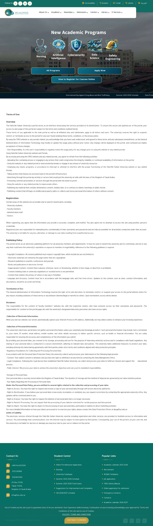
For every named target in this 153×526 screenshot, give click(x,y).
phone (130, 3)
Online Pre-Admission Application (69, 465)
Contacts (107, 498)
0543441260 (17, 477)
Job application (109, 479)
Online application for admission (116, 489)
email (118, 3)
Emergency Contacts (112, 493)
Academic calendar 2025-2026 (115, 465)
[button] (48, 12)
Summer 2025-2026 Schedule (67, 479)
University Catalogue (64, 475)
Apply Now (99, 71)
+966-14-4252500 (19, 466)
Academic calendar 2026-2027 (115, 503)
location (105, 3)
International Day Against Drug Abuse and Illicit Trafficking (109, 95)
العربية (144, 3)
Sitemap (59, 470)
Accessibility (90, 3)
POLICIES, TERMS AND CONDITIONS (76, 515)
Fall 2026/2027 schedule (65, 493)
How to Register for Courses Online (76, 79)
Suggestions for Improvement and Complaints (74, 489)
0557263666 (17, 472)
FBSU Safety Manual (111, 484)
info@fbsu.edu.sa (18, 495)
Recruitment (108, 470)
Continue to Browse (76, 520)
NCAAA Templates (110, 475)
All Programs (53, 71)
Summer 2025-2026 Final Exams (69, 484)
